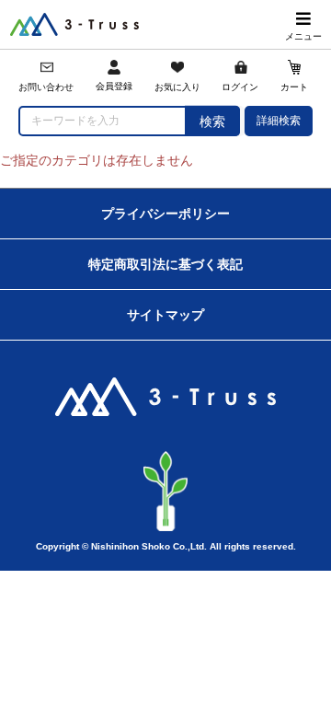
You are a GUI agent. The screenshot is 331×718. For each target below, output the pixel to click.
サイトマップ (165, 314)
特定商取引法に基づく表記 (165, 264)
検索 (212, 121)
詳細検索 (279, 120)
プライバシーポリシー (165, 213)
